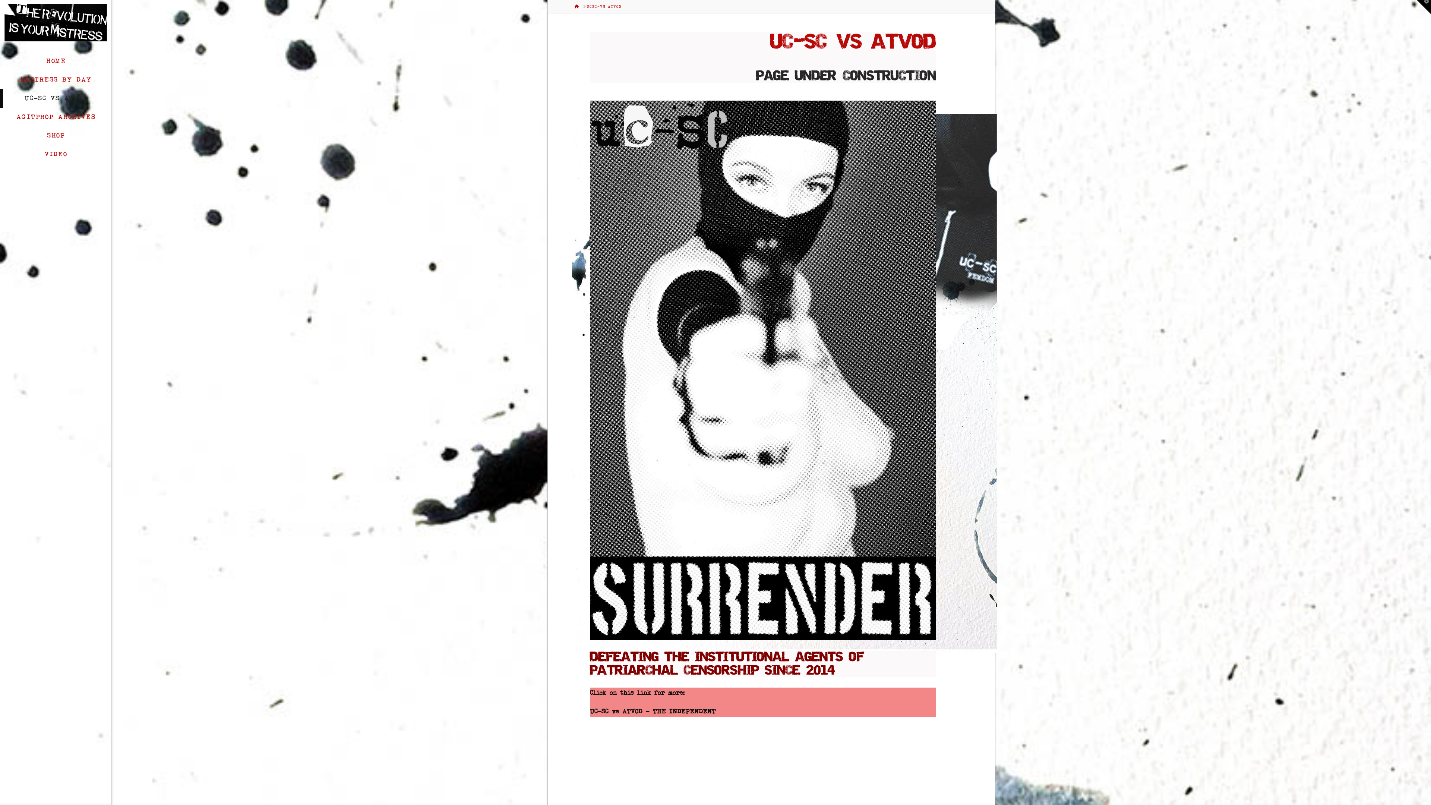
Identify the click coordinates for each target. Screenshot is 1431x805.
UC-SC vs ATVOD (616, 711)
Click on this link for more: (637, 692)
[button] (1424, 7)
